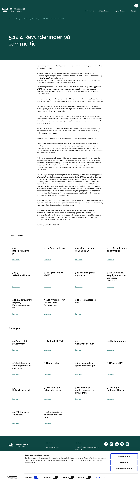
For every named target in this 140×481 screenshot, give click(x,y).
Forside (11, 19)
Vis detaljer (98, 477)
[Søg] (136, 5)
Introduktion (89, 11)
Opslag (18, 19)
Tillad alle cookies (124, 456)
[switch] (55, 477)
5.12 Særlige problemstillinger (31, 19)
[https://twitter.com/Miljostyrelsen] (122, 444)
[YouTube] (127, 444)
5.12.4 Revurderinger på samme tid (53, 19)
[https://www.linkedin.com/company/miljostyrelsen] (117, 444)
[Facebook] (106, 444)
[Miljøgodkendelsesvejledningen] (13, 9)
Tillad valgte (124, 462)
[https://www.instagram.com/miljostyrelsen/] (111, 444)
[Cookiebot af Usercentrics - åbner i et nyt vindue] (12, 477)
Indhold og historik (52, 447)
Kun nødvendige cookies (124, 468)
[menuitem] (89, 12)
